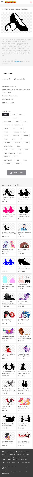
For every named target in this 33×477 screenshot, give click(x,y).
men (22, 139)
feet (5, 149)
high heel (7, 156)
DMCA (26, 471)
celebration (7, 163)
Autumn (13, 451)
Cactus (22, 451)
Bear (11, 454)
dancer (19, 146)
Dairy (13, 462)
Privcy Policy (14, 471)
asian (15, 156)
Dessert (18, 462)
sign (20, 153)
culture (6, 128)
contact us (18, 61)
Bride (16, 457)
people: (4, 457)
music (17, 121)
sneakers (17, 142)
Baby (12, 457)
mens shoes (7, 121)
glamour (17, 163)
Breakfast (9, 462)
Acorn (8, 451)
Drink (22, 462)
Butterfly (19, 454)
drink (12, 149)
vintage (6, 135)
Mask (9, 457)
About (3, 471)
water (15, 118)
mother (25, 457)
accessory (16, 135)
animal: (4, 454)
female (6, 132)
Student (9, 459)
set (21, 128)
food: (3, 462)
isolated (14, 139)
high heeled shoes (9, 153)
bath (18, 160)
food (26, 142)
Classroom (24, 459)
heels (5, 139)
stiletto (25, 160)
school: (4, 459)
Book (19, 459)
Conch (27, 451)
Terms (8, 471)
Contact (21, 471)
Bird (15, 454)
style (24, 121)
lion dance (7, 142)
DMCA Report (7, 73)
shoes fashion (8, 146)
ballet (20, 114)
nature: (4, 451)
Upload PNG (5, 473)
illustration (7, 125)
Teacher (14, 459)
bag (20, 149)
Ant (8, 454)
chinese (25, 135)
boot (14, 128)
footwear (6, 118)
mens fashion (8, 160)
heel (24, 132)
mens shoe (17, 125)
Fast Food (27, 462)
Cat (23, 454)
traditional (16, 132)
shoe (13, 114)
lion (26, 149)
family (20, 457)
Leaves (18, 451)
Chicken (27, 454)
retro (5, 114)
